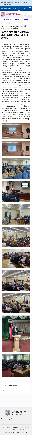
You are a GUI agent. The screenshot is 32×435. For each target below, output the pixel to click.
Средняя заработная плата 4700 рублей (16, 19)
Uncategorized (14, 24)
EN (21, 8)
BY (24, 8)
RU (18, 8)
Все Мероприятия (10, 385)
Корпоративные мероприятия (14, 391)
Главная (4, 24)
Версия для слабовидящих (8, 8)
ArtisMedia (24, 432)
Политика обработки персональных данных (15, 419)
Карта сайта (6, 421)
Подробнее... (7, 4)
